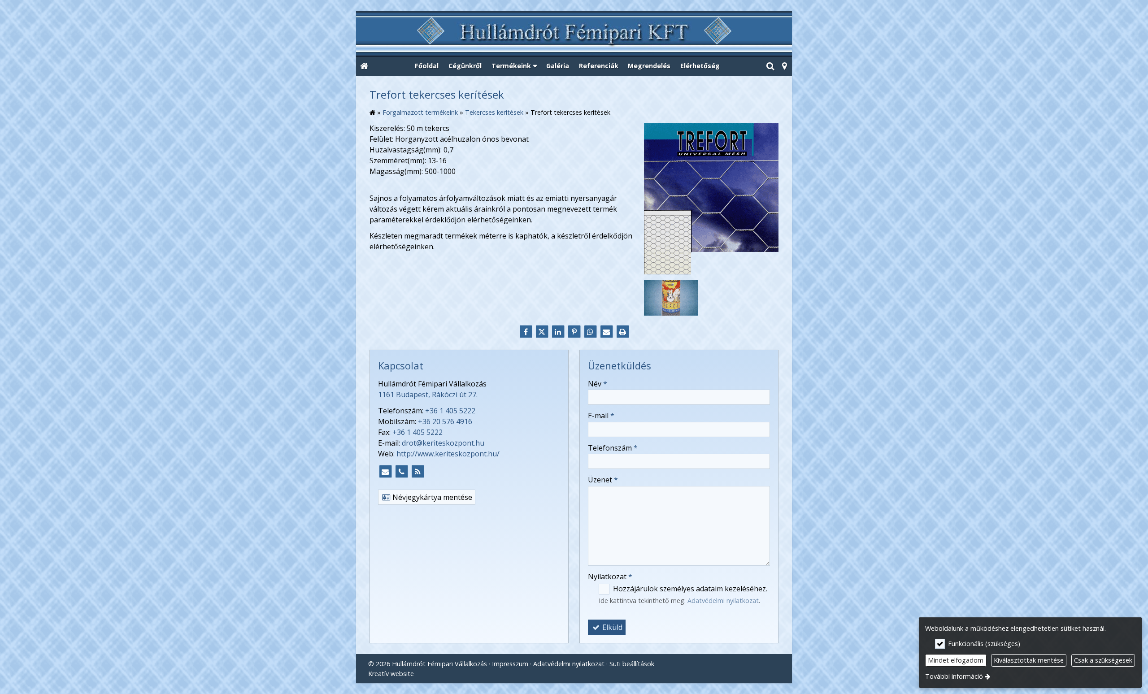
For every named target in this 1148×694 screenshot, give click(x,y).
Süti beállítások (631, 663)
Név (597, 384)
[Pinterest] (574, 332)
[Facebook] (525, 332)
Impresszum (510, 663)
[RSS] (417, 471)
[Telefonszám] (401, 471)
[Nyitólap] (574, 34)
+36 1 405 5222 (450, 411)
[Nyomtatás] (622, 332)
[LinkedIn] (558, 332)
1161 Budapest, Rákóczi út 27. (428, 394)
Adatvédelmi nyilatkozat (723, 600)
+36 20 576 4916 (445, 421)
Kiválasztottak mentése (1029, 660)
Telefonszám (613, 448)
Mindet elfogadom (955, 660)
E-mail (601, 416)
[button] (784, 66)
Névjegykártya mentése (431, 497)
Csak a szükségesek (1103, 660)
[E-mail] (606, 332)
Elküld (611, 627)
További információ (954, 676)
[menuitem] (364, 66)
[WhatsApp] (590, 332)
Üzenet (603, 480)
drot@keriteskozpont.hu (443, 443)
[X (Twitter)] (542, 332)
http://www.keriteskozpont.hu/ (448, 454)
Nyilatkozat (610, 576)
